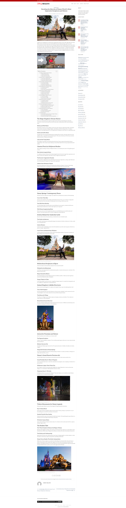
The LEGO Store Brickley (45, 83)
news (80, 77)
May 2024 (80, 106)
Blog (78, 3)
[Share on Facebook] (52, 475)
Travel (82, 82)
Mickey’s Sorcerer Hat (45, 101)
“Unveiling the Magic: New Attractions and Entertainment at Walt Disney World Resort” (84, 22)
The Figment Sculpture (45, 100)
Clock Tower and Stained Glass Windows (48, 89)
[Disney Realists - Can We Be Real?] (43, 4)
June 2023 (80, 123)
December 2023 (81, 116)
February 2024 (81, 112)
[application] (49, 502)
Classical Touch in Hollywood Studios (45, 77)
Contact (81, 3)
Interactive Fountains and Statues (44, 99)
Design (79, 63)
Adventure (80, 57)
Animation (84, 58)
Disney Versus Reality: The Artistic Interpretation (49, 116)
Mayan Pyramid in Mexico (45, 92)
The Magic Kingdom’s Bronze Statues (45, 72)
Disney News (80, 95)
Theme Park (80, 79)
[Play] (38, 501)
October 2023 (80, 120)
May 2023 (80, 125)
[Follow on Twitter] (88, 0)
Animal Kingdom (80, 58)
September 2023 (81, 122)
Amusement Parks (86, 57)
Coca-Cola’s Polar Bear (45, 82)
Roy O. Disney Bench (45, 109)
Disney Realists (61, 13)
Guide (84, 72)
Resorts (87, 77)
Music (85, 75)
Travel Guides (80, 85)
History (87, 72)
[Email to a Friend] (56, 475)
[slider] (60, 502)
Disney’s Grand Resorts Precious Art (45, 103)
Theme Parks (84, 80)
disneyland (81, 66)
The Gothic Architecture (45, 87)
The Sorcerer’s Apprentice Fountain (47, 79)
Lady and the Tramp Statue (46, 76)
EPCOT (87, 70)
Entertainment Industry (82, 70)
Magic (85, 74)
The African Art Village (45, 97)
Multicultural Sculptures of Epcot (44, 90)
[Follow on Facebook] (86, 0)
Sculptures (67, 479)
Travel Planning (84, 85)
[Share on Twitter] (54, 475)
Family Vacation (81, 72)
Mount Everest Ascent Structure (46, 98)
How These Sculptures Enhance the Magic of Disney (49, 113)
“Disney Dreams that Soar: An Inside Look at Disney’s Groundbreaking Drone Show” (84, 48)
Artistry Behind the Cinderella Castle (45, 86)
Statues (70, 479)
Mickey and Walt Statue (45, 73)
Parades (83, 77)
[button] (83, 0)
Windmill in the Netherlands (46, 91)
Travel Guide (85, 83)
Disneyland (80, 99)
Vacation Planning (85, 86)
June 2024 (80, 104)
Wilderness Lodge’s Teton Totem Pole (47, 106)
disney (82, 63)
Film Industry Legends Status (46, 78)
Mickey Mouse (82, 75)
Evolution (79, 71)
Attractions (57, 479)
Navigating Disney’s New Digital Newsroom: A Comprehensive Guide (84, 29)
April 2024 (80, 108)
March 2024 (80, 110)
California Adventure (83, 61)
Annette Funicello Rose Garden (46, 110)
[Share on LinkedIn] (60, 475)
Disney (79, 93)
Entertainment (84, 68)
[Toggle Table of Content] (56, 71)
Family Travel (87, 71)
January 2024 (80, 114)
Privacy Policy (86, 3)
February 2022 (81, 127)
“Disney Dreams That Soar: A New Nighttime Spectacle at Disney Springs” (85, 35)
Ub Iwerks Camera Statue (45, 111)
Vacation (81, 86)
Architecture (80, 60)
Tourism (79, 82)
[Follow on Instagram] (87, 0)
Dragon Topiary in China (45, 93)
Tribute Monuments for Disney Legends (46, 108)
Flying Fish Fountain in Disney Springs (47, 102)
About (75, 3)
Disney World (56, 7)
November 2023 (81, 118)
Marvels (64, 479)
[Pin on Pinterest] (58, 475)
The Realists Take (43, 112)
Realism (85, 77)
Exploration (83, 71)
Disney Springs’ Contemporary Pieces (45, 81)
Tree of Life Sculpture (45, 96)
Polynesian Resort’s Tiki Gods (46, 107)
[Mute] (58, 501)
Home (72, 3)
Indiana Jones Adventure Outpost (47, 80)
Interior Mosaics (44, 88)
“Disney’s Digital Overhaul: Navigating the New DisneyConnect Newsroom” (84, 42)
